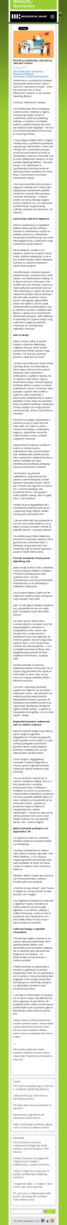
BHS (60, 13)
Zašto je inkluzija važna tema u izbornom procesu (30, 1097)
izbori (15, 71)
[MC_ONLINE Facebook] (42, 1221)
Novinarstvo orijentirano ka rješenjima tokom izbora (28, 1116)
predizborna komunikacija (36, 76)
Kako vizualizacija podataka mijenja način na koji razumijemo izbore (33, 1126)
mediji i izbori (25, 71)
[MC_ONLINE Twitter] (47, 1221)
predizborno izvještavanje (23, 75)
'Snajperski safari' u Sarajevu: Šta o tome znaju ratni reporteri (33, 1185)
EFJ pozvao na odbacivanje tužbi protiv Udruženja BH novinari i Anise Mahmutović (31, 1197)
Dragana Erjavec (20, 67)
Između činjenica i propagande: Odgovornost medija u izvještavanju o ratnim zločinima (31, 1161)
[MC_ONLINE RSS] (51, 1221)
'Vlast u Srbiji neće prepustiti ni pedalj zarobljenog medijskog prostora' (31, 1174)
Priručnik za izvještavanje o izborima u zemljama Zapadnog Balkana (33, 1087)
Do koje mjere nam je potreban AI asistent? (32, 1107)
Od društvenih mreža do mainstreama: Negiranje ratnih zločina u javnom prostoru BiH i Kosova (31, 1147)
